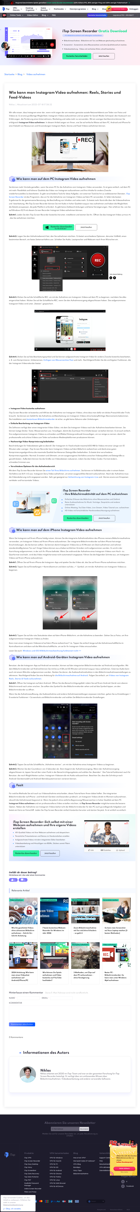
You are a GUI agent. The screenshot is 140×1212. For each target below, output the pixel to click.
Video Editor (32, 15)
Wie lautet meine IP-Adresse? (84, 1161)
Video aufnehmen (35, 74)
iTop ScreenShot (30, 1170)
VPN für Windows (56, 1158)
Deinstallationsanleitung (108, 1170)
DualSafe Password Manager (31, 1184)
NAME (12, 998)
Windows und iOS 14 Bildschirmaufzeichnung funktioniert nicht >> (52, 651)
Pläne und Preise (30, 1192)
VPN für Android (56, 1170)
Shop (104, 9)
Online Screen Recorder (32, 1189)
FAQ (54, 15)
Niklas (12, 105)
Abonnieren (84, 1129)
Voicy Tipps (77, 1170)
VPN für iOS (54, 1167)
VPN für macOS (55, 1161)
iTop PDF (27, 1180)
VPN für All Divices (56, 1186)
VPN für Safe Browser (58, 1183)
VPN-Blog (77, 1164)
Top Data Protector (31, 1177)
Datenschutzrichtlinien (116, 1209)
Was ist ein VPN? (79, 1158)
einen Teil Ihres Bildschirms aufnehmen (63, 471)
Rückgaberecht (101, 1209)
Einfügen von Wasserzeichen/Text (58, 360)
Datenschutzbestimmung (13, 1205)
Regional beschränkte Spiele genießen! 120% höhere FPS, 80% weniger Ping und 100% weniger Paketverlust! (72, 3)
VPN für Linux (55, 1180)
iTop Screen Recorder (32, 1161)
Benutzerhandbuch (106, 1164)
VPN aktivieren (104, 1167)
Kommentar (15, 1003)
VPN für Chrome (56, 1174)
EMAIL (45, 998)
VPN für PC (54, 1164)
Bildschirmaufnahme (80, 1174)
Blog (44, 15)
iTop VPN (27, 1158)
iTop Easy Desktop (31, 1164)
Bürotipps (76, 1167)
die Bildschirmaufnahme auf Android (71, 675)
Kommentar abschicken (22, 1024)
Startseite (9, 74)
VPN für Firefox (55, 1177)
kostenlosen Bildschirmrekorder (41, 419)
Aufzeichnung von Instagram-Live (83, 477)
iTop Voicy (28, 1167)
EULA (128, 1209)
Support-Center (105, 1158)
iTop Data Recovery (31, 1174)
